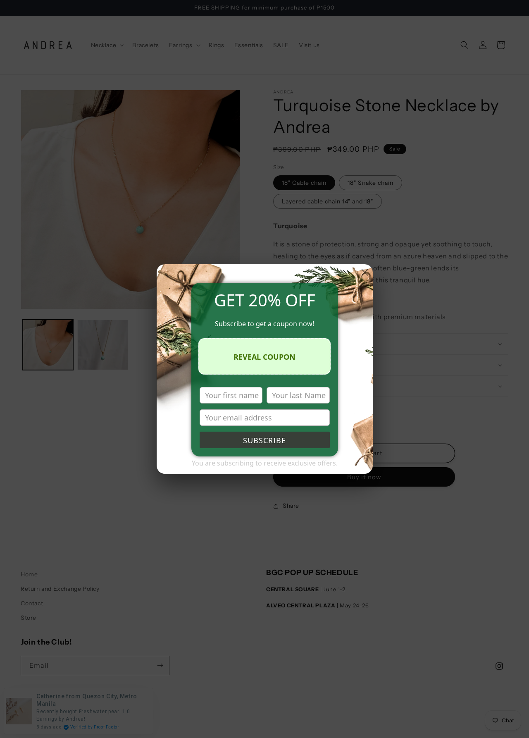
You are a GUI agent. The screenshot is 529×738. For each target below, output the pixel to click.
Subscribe (264, 440)
